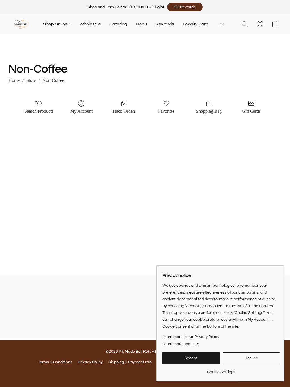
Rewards (164, 24)
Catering (118, 24)
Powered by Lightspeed (145, 372)
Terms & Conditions (55, 362)
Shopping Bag (209, 111)
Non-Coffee (53, 80)
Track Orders (124, 111)
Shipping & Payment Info (130, 362)
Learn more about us (180, 344)
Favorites (166, 111)
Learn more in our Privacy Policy (190, 337)
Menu (141, 24)
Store (31, 80)
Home (14, 80)
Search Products (38, 111)
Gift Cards (251, 111)
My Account (81, 111)
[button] (185, 7)
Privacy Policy (90, 362)
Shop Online (55, 24)
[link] (221, 369)
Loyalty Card (196, 24)
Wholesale (90, 24)
